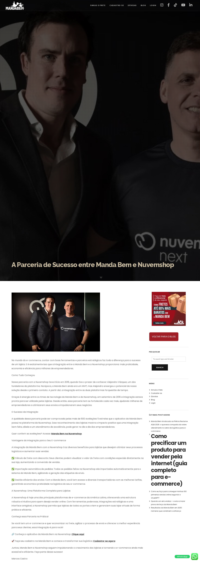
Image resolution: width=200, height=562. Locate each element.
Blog (153, 400)
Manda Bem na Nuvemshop (66, 433)
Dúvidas (154, 396)
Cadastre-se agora (104, 541)
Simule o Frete (156, 390)
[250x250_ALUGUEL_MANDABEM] (169, 324)
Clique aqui (78, 534)
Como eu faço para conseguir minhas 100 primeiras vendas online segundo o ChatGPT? (169, 494)
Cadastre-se (156, 393)
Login (153, 403)
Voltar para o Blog (164, 336)
